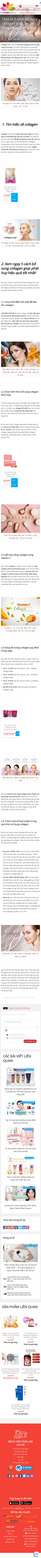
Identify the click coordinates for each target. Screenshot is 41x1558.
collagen (10, 282)
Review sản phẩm (29, 1188)
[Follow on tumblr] (16, 1229)
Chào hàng (10, 1539)
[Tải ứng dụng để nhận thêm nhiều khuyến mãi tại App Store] (14, 1503)
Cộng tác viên (10, 1542)
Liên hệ (20, 1460)
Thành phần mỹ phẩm (28, 1102)
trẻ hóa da (26, 1008)
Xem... (18, 733)
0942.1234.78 (30, 1546)
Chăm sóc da (29, 1070)
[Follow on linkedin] (24, 1229)
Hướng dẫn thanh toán (21, 1463)
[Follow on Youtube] (9, 1229)
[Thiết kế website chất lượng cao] (19, 1508)
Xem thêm (14, 197)
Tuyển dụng (10, 1531)
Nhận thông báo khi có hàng (10, 1378)
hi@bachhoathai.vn (32, 1536)
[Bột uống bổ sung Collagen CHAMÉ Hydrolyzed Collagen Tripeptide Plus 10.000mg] (10, 461)
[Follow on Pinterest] (13, 1229)
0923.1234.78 (30, 13)
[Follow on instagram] (27, 1229)
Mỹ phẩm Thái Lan (31, 1246)
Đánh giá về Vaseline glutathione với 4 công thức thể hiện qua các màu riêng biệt (20, 1091)
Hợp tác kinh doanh (10, 1536)
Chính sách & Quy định (20, 1449)
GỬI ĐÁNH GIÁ (30, 1041)
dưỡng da (18, 1008)
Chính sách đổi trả (20, 1452)
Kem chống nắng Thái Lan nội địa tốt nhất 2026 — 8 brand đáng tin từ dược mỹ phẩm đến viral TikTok (21, 1268)
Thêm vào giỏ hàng (10, 1342)
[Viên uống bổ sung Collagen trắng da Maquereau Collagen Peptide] (10, 176)
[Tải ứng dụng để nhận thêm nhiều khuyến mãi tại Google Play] (26, 1503)
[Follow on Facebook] (5, 1229)
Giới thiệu (20, 1457)
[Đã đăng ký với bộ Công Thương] (24, 1468)
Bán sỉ (10, 1534)
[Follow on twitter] (20, 1229)
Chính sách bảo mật (20, 1454)
